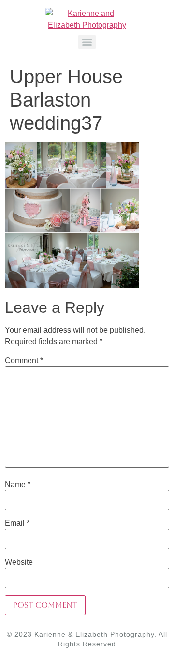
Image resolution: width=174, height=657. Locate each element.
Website (19, 562)
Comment (24, 361)
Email (17, 523)
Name (17, 485)
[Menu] (87, 42)
